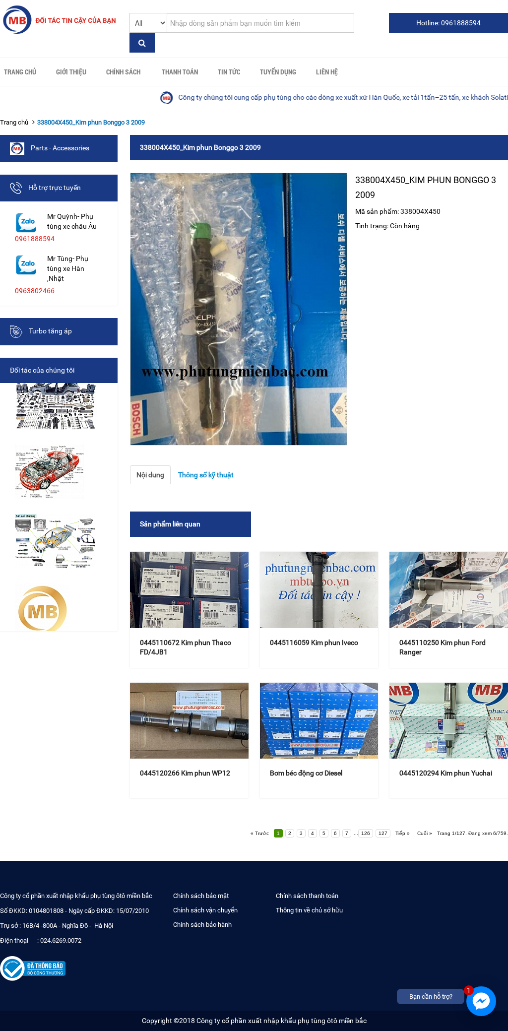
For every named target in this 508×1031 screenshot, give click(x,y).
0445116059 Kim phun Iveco (314, 642)
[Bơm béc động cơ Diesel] (319, 721)
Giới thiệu (71, 71)
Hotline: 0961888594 (448, 23)
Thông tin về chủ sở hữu (309, 910)
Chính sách (123, 71)
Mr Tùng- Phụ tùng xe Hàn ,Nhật (67, 268)
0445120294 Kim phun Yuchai (445, 773)
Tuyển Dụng (278, 71)
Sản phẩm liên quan (170, 524)
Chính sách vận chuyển (205, 910)
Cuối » (424, 833)
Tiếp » (402, 833)
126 (365, 833)
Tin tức (229, 71)
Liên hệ (327, 71)
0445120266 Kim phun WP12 (185, 773)
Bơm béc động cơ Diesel (306, 773)
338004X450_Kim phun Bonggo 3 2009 (91, 122)
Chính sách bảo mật (201, 896)
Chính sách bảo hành (202, 924)
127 (383, 833)
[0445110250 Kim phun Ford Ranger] (448, 590)
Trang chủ (20, 71)
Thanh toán (180, 71)
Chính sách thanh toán (307, 896)
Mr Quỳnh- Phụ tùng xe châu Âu (72, 221)
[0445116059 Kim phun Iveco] (319, 590)
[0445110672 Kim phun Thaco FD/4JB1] (189, 590)
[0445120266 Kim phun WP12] (189, 721)
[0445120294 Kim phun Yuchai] (448, 721)
